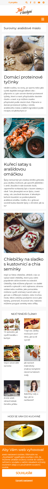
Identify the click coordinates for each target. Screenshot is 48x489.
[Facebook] (30, 2)
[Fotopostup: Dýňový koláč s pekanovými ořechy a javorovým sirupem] (24, 432)
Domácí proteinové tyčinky (23, 79)
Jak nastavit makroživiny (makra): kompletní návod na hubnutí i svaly (32, 368)
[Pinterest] (44, 2)
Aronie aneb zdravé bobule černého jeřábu (10, 401)
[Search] (27, 2)
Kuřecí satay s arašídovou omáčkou (17, 169)
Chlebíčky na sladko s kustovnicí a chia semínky (23, 264)
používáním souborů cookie (21, 466)
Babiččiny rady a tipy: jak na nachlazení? (31, 397)
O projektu (13, 2)
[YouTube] (39, 2)
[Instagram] (34, 2)
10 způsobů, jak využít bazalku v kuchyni (11, 335)
